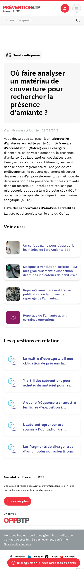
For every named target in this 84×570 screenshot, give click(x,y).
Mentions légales (15, 535)
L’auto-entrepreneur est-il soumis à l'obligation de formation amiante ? (44, 427)
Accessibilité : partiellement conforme (42, 539)
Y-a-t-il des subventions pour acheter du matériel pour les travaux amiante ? (47, 383)
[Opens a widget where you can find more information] (43, 563)
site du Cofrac (58, 213)
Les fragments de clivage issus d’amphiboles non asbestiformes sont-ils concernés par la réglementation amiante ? (50, 449)
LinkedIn (38, 556)
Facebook (19, 556)
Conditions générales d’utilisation (50, 535)
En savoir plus (17, 501)
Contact (9, 539)
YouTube (70, 556)
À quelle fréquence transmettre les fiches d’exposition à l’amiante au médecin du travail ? (49, 405)
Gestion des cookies (17, 544)
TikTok (54, 556)
